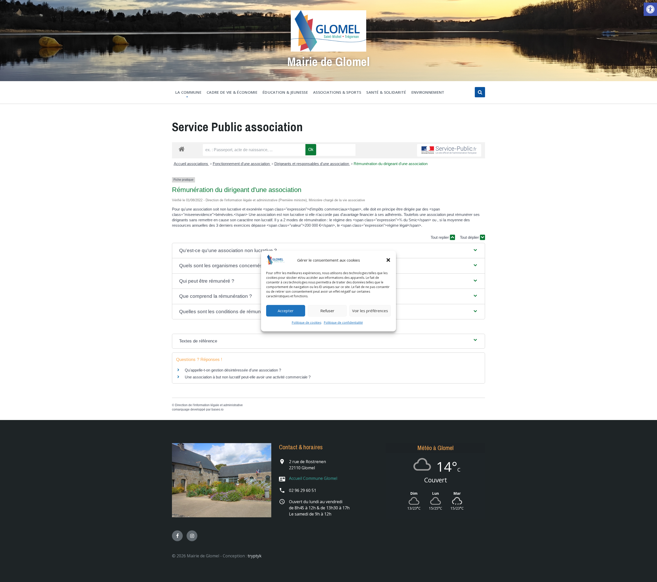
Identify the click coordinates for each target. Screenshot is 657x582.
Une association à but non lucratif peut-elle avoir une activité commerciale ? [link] (248, 377)
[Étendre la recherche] (480, 92)
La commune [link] (188, 92)
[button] (388, 260)
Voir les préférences (370, 310)
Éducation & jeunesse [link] (285, 92)
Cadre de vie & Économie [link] (232, 92)
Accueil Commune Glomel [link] (313, 478)
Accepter (286, 310)
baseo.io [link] (217, 409)
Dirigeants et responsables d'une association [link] (312, 163)
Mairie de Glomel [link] (328, 61)
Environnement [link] (428, 92)
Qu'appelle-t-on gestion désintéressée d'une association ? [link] (233, 370)
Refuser (327, 310)
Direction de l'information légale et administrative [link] (209, 405)
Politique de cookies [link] (306, 322)
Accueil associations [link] (191, 163)
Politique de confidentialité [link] (343, 322)
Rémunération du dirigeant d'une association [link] (391, 163)
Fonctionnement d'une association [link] (242, 163)
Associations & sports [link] (337, 92)
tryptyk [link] (255, 556)
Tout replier (440, 237)
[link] (650, 9)
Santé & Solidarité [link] (386, 92)
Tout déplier (470, 237)
